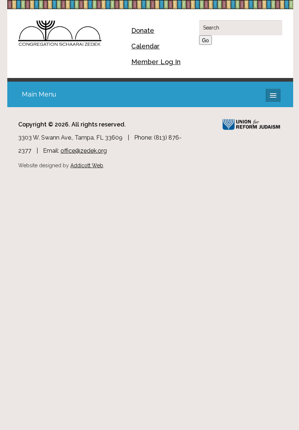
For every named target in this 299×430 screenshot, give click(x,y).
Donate (142, 30)
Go (205, 40)
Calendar (145, 46)
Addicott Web (86, 165)
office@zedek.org (84, 150)
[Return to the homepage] (59, 32)
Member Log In (155, 62)
